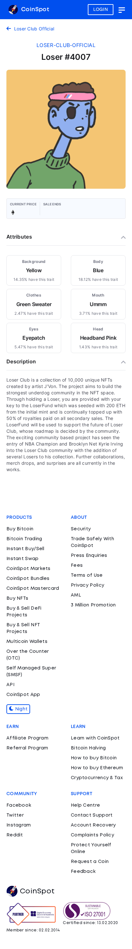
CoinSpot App (23, 695)
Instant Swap (22, 559)
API (10, 685)
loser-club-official (66, 45)
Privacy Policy (87, 585)
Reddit (14, 835)
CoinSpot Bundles (28, 579)
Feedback (83, 872)
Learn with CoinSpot (95, 738)
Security (81, 529)
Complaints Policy (92, 835)
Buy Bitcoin (19, 529)
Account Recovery (93, 825)
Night (20, 709)
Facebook (18, 805)
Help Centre (85, 805)
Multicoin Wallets (26, 642)
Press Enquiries (89, 556)
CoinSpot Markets (28, 569)
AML (76, 595)
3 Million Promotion (93, 605)
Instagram (18, 825)
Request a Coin (90, 862)
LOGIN (100, 9)
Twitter (15, 815)
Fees (77, 565)
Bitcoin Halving (88, 748)
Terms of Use (87, 575)
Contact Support (92, 815)
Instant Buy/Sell (25, 549)
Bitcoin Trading (24, 539)
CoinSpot (34, 9)
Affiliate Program (27, 738)
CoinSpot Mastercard (32, 588)
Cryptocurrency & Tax (97, 778)
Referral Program (27, 748)
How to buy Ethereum (97, 768)
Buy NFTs (17, 598)
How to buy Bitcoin (94, 758)
